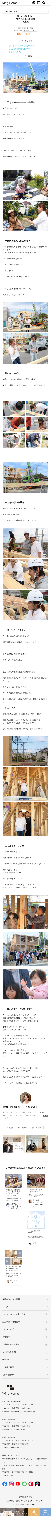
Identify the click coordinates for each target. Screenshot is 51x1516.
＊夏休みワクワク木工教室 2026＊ (35, 1191)
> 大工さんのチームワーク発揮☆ (20, 46)
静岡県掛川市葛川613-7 (20, 1444)
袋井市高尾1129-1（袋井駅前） (23, 1472)
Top (46, 1501)
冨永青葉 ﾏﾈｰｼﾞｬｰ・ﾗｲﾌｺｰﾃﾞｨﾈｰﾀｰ (20, 1107)
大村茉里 (13, 1204)
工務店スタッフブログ (30, 30)
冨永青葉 (30, 28)
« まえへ (10, 1128)
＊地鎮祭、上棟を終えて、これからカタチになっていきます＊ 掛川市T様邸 (13, 1192)
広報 (34, 1243)
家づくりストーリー (25, 34)
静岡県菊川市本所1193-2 (21, 1408)
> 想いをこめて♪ (14, 52)
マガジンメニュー (10, 12)
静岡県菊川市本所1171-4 (21, 1426)
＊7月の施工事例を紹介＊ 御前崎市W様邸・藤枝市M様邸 (13, 1268)
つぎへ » (39, 1128)
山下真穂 (36, 1200)
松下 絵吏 (13, 1280)
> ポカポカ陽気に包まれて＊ (19, 49)
